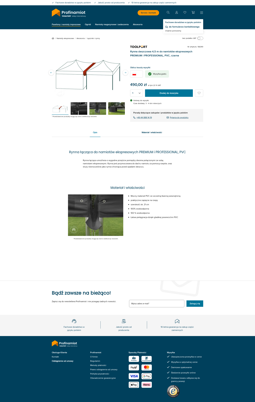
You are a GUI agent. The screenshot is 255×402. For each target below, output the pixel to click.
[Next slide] (125, 72)
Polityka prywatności (99, 373)
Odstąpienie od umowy (62, 361)
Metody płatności (98, 365)
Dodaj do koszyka (169, 93)
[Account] (176, 13)
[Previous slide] (51, 72)
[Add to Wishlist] (199, 93)
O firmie (94, 356)
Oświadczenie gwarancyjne (103, 378)
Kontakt (55, 356)
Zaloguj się (195, 303)
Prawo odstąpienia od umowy (103, 369)
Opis (95, 132)
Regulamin (95, 361)
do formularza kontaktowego (184, 26)
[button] (193, 12)
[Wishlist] (185, 12)
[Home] (53, 38)
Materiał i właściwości (152, 132)
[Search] (168, 13)
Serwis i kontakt (148, 12)
